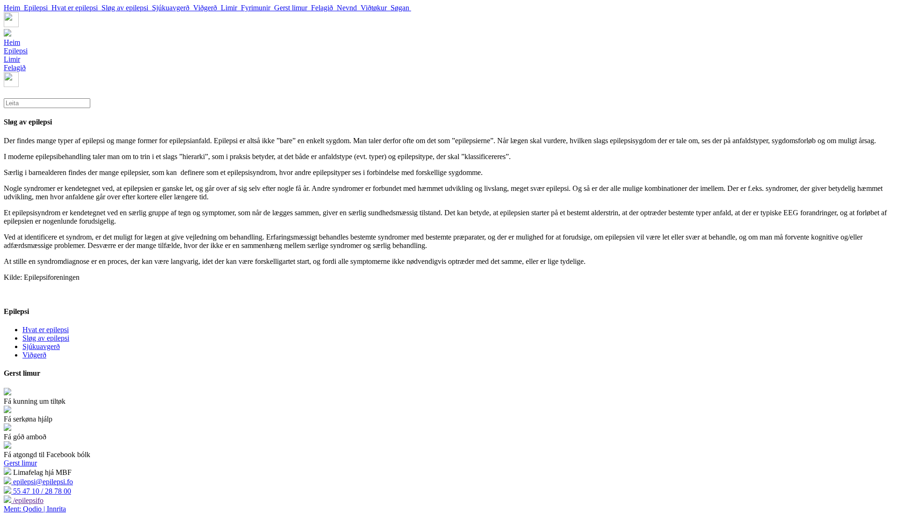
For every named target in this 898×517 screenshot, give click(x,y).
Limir (231, 8)
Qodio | (25, 509)
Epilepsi (37, 8)
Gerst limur (292, 8)
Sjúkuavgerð (172, 8)
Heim (14, 8)
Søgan (401, 8)
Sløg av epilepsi (126, 8)
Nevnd (349, 8)
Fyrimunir (257, 8)
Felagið (324, 8)
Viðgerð (207, 8)
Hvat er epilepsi (76, 8)
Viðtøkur (376, 8)
